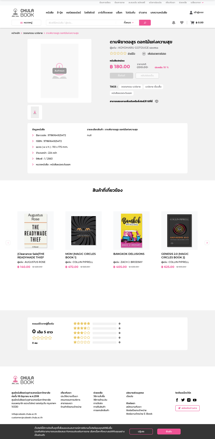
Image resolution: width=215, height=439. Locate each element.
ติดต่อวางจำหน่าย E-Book (139, 413)
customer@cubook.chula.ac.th (27, 417)
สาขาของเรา (66, 403)
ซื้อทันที (121, 75)
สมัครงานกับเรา (133, 406)
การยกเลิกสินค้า (101, 410)
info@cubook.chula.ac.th (24, 414)
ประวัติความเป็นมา (69, 396)
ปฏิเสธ (141, 431)
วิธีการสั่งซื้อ (99, 396)
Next (207, 242)
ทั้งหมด (127, 22)
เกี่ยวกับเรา (66, 392)
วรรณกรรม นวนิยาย (131, 86)
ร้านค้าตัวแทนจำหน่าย (71, 406)
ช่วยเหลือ (98, 392)
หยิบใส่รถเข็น (147, 75)
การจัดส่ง (98, 403)
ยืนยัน (169, 431)
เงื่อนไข (129, 396)
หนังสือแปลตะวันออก (122, 93)
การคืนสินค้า (99, 406)
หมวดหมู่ (28, 22)
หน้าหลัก (16, 33)
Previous (8, 242)
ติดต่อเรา (130, 403)
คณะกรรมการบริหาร (70, 399)
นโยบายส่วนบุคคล (135, 392)
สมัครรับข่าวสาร (189, 408)
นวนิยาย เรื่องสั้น (153, 86)
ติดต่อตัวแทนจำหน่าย (136, 410)
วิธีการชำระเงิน (100, 399)
